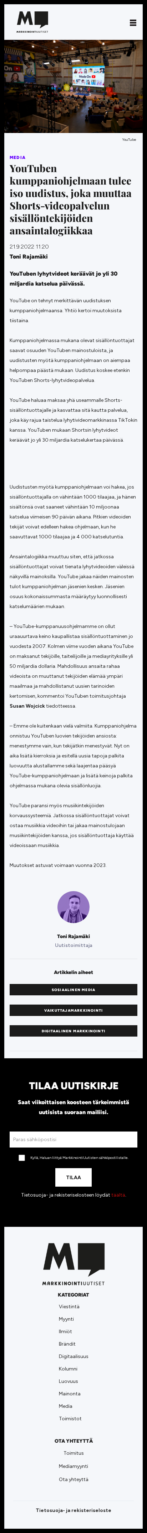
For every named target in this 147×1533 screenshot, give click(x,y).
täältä (118, 1195)
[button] (133, 22)
